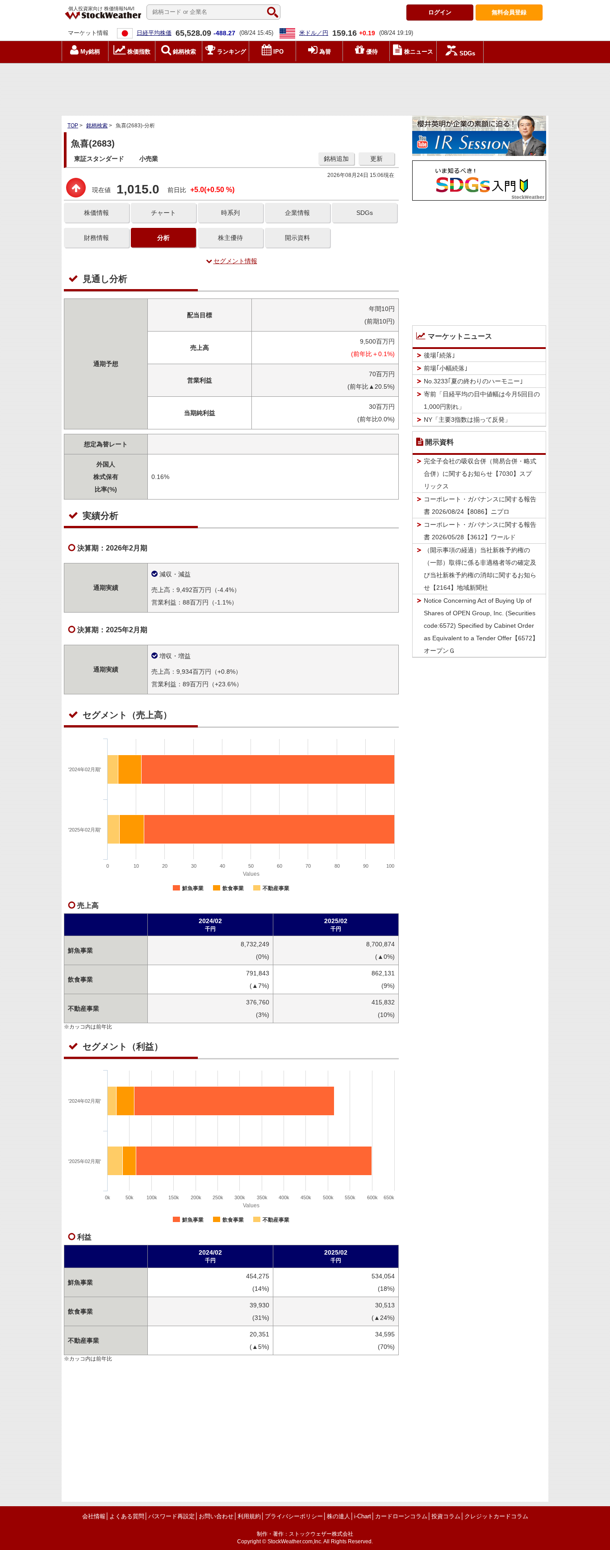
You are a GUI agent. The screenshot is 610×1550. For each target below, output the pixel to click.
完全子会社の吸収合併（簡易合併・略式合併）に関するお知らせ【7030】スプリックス (480, 474)
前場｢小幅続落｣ (446, 368)
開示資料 (297, 237)
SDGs (364, 212)
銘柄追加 (336, 158)
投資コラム (445, 1516)
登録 (509, 12)
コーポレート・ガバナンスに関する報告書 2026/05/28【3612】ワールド (480, 531)
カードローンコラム (401, 1516)
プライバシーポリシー (294, 1516)
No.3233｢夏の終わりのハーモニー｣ (473, 381)
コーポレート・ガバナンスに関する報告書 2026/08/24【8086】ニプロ (480, 505)
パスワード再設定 (171, 1516)
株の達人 (338, 1516)
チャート (163, 212)
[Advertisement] (305, 87)
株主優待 (230, 237)
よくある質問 (126, 1516)
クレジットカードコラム (496, 1516)
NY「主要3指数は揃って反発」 (467, 419)
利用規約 (249, 1516)
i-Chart (362, 1516)
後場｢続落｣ (439, 355)
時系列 (230, 212)
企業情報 (297, 212)
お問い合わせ (216, 1516)
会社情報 (93, 1516)
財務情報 (96, 237)
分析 (163, 237)
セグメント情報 (235, 261)
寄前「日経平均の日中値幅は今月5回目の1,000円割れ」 (482, 400)
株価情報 (96, 212)
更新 (376, 158)
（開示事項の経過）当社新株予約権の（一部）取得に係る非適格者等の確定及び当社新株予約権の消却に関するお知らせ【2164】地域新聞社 (480, 568)
